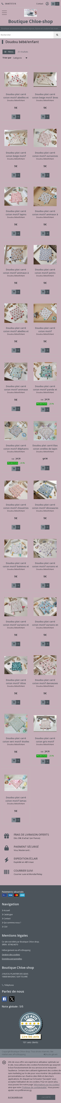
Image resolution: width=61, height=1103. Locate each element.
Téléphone (9, 985)
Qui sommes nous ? (12, 922)
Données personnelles (12, 958)
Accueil (6, 910)
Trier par (7, 57)
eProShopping (19, 1054)
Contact (39, 3)
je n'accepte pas (15, 1097)
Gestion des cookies (11, 954)
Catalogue (8, 914)
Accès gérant (51, 1054)
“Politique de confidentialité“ (34, 1087)
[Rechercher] (57, 35)
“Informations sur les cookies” (46, 1084)
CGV (5, 926)
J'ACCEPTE (46, 1097)
